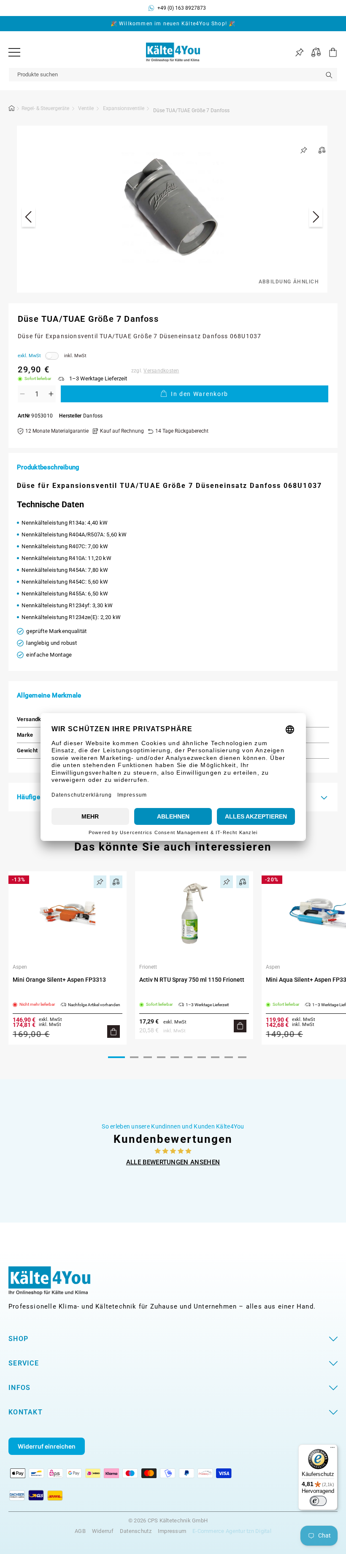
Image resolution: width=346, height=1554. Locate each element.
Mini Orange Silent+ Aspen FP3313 (59, 979)
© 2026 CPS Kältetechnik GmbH (168, 1521)
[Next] (315, 218)
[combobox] (173, 74)
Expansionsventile (123, 108)
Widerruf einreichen (47, 1446)
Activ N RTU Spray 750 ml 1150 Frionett (191, 979)
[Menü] (14, 52)
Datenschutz (135, 1531)
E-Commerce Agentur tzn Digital (231, 1531)
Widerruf (103, 1531)
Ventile (86, 108)
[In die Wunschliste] (303, 150)
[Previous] (28, 218)
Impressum (172, 1531)
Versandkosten (161, 371)
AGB (80, 1531)
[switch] (318, 1501)
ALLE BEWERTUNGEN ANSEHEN (173, 1162)
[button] (329, 52)
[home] (11, 109)
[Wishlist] (299, 52)
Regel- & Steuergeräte (45, 108)
